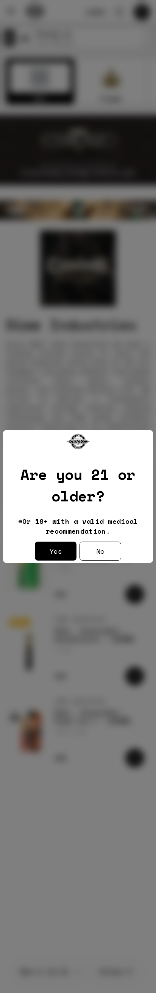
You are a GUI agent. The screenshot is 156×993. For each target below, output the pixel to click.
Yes (56, 551)
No (100, 551)
